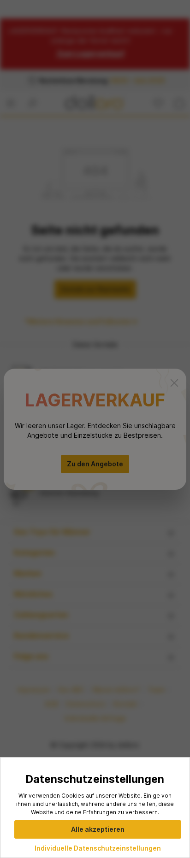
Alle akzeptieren (98, 829)
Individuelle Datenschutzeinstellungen (98, 848)
